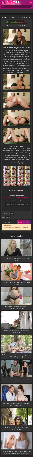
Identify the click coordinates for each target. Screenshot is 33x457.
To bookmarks (13, 25)
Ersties (11, 213)
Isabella (8, 217)
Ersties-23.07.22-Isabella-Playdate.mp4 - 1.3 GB (16, 197)
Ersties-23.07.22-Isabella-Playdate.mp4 (16, 192)
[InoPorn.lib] (11, 2)
